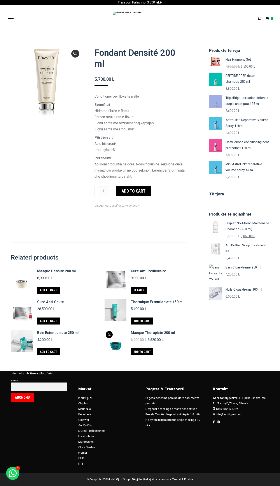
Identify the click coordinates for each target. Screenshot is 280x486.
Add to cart (133, 191)
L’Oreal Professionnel (91, 430)
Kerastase (130, 205)
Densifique (116, 205)
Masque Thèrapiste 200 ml (153, 333)
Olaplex (83, 403)
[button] (75, 54)
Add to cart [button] (48, 290)
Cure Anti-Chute (50, 302)
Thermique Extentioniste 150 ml (157, 302)
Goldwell (83, 419)
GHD (81, 458)
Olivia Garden (86, 447)
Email (14, 380)
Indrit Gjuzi (85, 398)
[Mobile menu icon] (11, 18)
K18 (80, 463)
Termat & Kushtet (183, 479)
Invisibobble (86, 436)
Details (138, 290)
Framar (82, 452)
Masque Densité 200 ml (56, 271)
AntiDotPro (85, 425)
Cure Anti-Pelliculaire (148, 271)
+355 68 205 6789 (227, 409)
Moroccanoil (86, 441)
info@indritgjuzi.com (229, 414)
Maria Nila (84, 409)
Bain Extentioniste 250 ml (58, 333)
